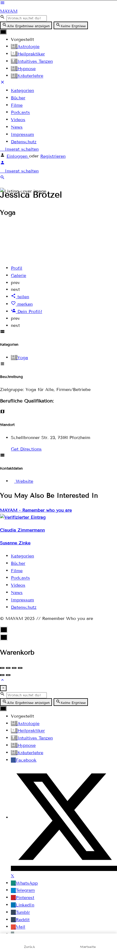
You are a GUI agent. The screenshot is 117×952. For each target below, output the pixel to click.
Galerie (18, 275)
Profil (16, 268)
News (17, 127)
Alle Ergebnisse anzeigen (28, 26)
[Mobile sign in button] (2, 163)
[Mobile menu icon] (58, 3)
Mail (20, 927)
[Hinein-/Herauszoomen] (20, 668)
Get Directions (26, 449)
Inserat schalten (21, 149)
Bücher (18, 97)
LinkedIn (25, 905)
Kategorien (22, 90)
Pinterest (25, 897)
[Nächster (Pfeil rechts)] (8, 675)
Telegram (25, 890)
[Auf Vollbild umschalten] (14, 668)
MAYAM (8, 11)
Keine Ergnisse (73, 26)
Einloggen (18, 156)
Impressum (22, 134)
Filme (17, 105)
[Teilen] (8, 668)
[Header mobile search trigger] (2, 178)
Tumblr (23, 912)
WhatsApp (27, 883)
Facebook (26, 760)
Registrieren (53, 156)
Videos (18, 119)
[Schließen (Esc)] (2, 668)
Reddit (23, 919)
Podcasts (20, 112)
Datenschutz (23, 141)
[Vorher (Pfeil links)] (2, 675)
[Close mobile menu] (2, 83)
